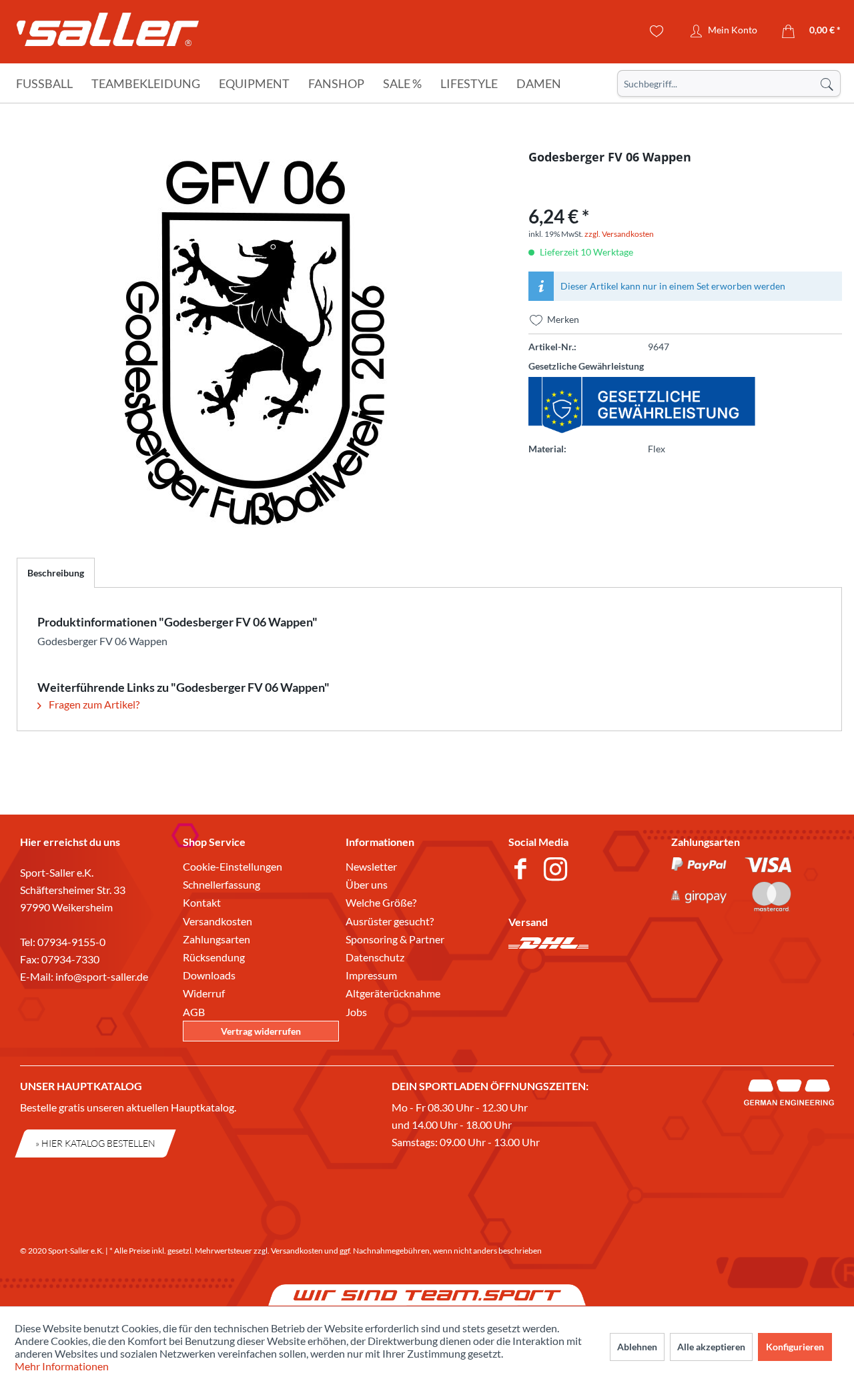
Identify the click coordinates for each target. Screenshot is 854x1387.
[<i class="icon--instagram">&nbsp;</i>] (558, 870)
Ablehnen (637, 1346)
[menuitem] (729, 83)
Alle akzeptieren (711, 1346)
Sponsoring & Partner (395, 939)
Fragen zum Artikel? (93, 704)
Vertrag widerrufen (261, 1031)
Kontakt (202, 902)
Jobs (356, 1011)
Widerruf (204, 993)
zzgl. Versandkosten (619, 234)
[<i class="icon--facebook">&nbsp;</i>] (522, 870)
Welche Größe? (381, 902)
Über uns (367, 884)
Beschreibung (55, 572)
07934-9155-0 (71, 941)
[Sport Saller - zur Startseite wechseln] (108, 33)
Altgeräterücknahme (393, 993)
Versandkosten (217, 921)
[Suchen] (827, 83)
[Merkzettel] (657, 31)
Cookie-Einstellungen (232, 866)
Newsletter (371, 866)
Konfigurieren (795, 1346)
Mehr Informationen (62, 1366)
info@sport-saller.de (101, 976)
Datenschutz (375, 957)
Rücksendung (214, 957)
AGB (194, 1011)
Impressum (371, 975)
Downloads (209, 975)
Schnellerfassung (221, 884)
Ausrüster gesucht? (390, 921)
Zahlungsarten (216, 939)
